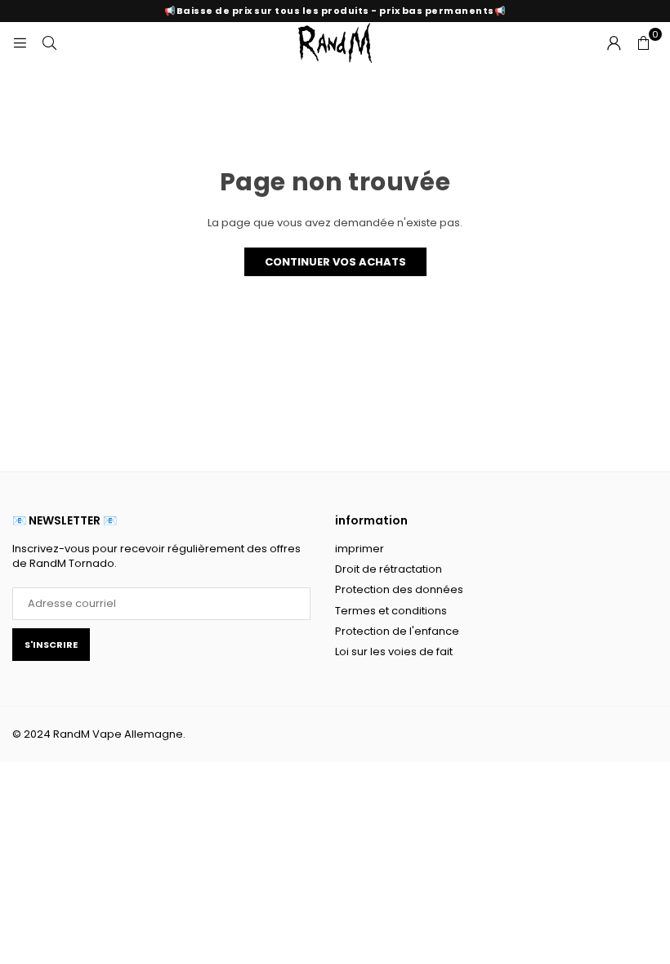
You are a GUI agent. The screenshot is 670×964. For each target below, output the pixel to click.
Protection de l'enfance (397, 631)
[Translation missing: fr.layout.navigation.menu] (19, 42)
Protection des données (399, 589)
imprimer (359, 548)
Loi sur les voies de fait (394, 651)
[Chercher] (49, 42)
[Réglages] (613, 42)
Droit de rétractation (388, 569)
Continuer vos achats (335, 262)
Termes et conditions (391, 610)
